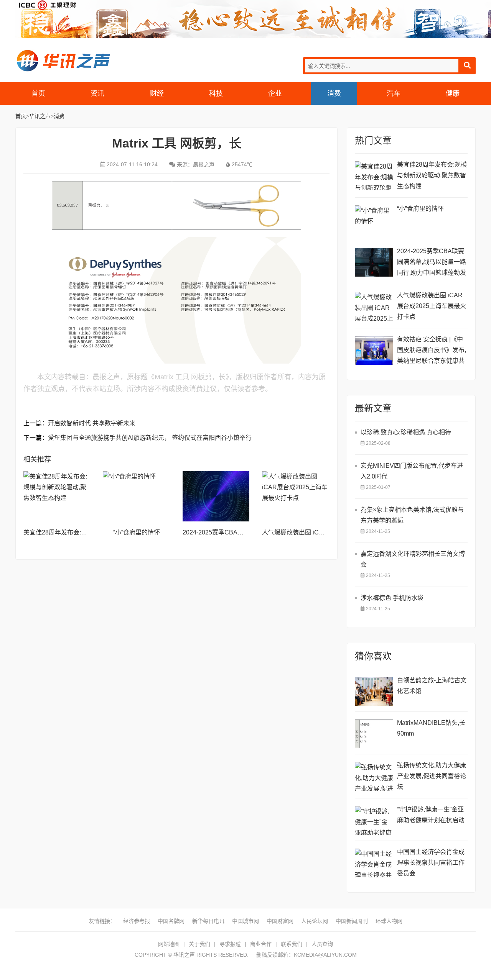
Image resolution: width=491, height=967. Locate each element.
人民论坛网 (314, 921)
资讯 (97, 93)
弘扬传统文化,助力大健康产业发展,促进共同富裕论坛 (431, 776)
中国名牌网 (171, 921)
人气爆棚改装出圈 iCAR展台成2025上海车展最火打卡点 (431, 306)
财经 (157, 93)
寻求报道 (230, 944)
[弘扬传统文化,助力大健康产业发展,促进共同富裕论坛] (374, 776)
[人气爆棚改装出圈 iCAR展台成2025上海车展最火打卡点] (295, 496)
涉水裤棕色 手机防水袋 (392, 598)
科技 (216, 93)
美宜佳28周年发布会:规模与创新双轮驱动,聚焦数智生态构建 (432, 175)
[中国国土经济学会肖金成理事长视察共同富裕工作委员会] (374, 863)
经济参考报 (136, 921)
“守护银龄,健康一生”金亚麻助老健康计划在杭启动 (431, 814)
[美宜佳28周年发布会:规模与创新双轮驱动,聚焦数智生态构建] (56, 496)
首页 (38, 93)
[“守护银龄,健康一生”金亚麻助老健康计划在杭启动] (374, 820)
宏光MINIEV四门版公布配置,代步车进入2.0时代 (412, 471)
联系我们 (291, 944)
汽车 (393, 93)
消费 (334, 93)
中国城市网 (245, 921)
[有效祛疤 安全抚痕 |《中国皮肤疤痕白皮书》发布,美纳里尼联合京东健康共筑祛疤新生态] (374, 350)
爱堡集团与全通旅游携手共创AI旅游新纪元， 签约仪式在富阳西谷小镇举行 (150, 437)
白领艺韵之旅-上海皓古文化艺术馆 (431, 685)
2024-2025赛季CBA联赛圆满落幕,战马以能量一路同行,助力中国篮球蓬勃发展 (431, 263)
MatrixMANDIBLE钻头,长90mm (431, 728)
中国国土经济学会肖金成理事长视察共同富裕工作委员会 (431, 863)
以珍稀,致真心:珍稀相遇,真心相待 (406, 432)
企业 (275, 93)
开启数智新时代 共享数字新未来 (91, 423)
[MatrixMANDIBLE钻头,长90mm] (374, 734)
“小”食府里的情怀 (136, 532)
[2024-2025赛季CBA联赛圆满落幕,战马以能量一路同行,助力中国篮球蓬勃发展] (216, 496)
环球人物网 (389, 921)
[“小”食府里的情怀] (136, 496)
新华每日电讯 (208, 921)
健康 (453, 93)
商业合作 (261, 944)
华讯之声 (63, 60)
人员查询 (322, 944)
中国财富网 (280, 921)
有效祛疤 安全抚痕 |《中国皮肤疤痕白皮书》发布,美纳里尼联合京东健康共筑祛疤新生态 (431, 351)
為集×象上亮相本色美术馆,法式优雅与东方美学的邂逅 (412, 515)
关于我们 (199, 944)
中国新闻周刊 (352, 921)
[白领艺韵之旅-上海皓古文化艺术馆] (374, 691)
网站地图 (169, 944)
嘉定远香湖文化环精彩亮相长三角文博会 (413, 559)
